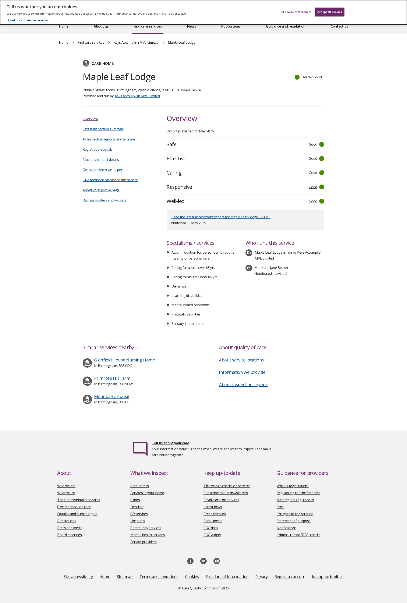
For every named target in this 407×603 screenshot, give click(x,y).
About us (101, 26)
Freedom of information (227, 576)
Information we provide (242, 372)
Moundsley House (111, 396)
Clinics (135, 499)
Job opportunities (327, 576)
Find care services (148, 26)
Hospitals (137, 520)
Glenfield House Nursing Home (124, 360)
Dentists (136, 506)
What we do (66, 492)
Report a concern (290, 576)
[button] (308, 77)
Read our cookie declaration (28, 20)
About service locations (241, 360)
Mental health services (147, 534)
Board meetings (69, 534)
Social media (213, 520)
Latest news (213, 506)
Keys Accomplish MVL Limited (136, 42)
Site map (125, 576)
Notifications (286, 527)
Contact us (339, 26)
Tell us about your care (170, 443)
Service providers (143, 541)
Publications (231, 26)
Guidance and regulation (285, 26)
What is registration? (293, 486)
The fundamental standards (78, 499)
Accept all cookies (329, 12)
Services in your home (147, 492)
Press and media (69, 527)
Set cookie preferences (295, 12)
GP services (139, 513)
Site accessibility (78, 576)
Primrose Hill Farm (112, 378)
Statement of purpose (294, 520)
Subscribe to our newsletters (226, 492)
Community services (145, 527)
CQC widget (212, 534)
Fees (280, 506)
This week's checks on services (227, 486)
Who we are (66, 486)
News (191, 26)
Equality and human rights (77, 513)
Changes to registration (295, 513)
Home (63, 26)
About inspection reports (243, 384)
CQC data (211, 527)
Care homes (139, 486)
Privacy (261, 576)
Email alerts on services (221, 499)
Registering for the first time (298, 492)
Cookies (192, 576)
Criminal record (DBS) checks (299, 534)
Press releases (215, 513)
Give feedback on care (74, 506)
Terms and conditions (158, 576)
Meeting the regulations (295, 499)
